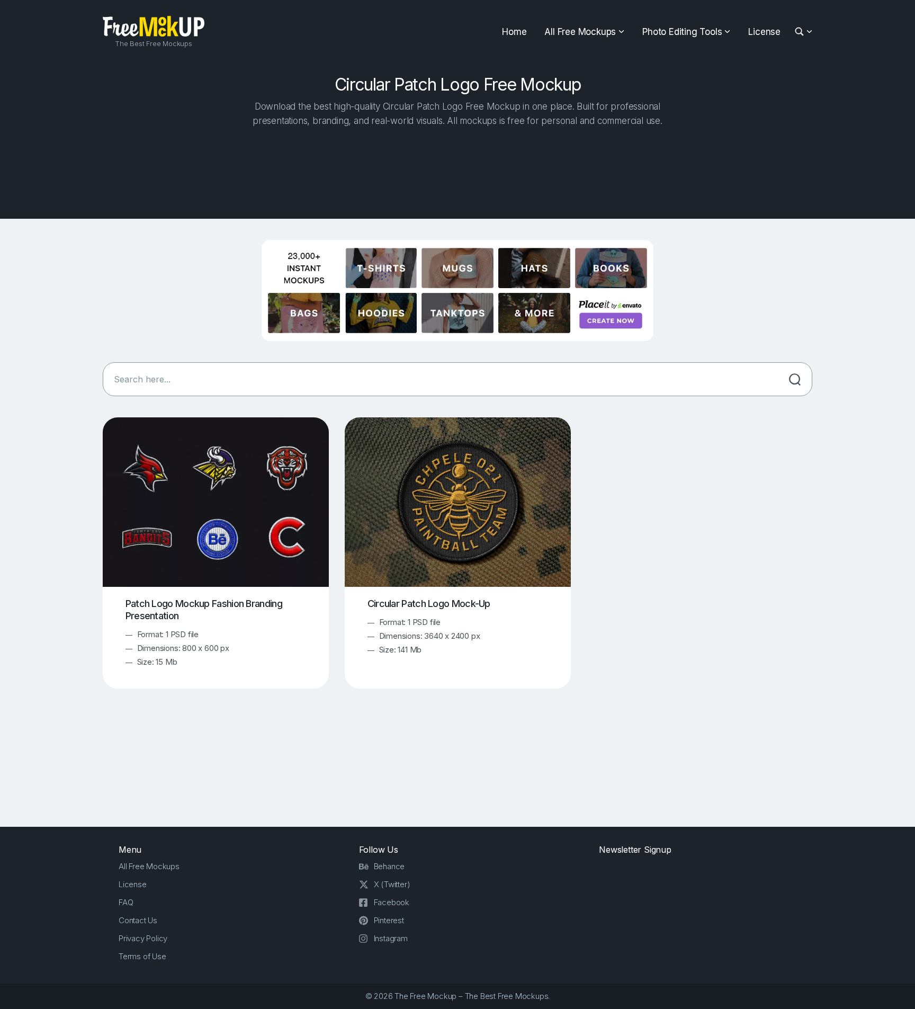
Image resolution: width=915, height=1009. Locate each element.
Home (514, 31)
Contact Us (138, 920)
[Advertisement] (457, 170)
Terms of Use (142, 956)
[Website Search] (801, 32)
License (764, 31)
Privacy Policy (143, 938)
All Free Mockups (580, 31)
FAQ (126, 902)
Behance (389, 866)
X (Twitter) (392, 884)
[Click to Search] (794, 379)
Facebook (391, 902)
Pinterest (389, 920)
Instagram (391, 938)
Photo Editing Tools (682, 31)
